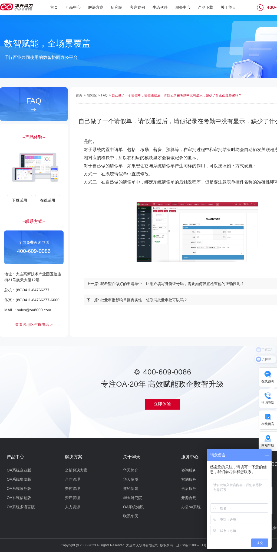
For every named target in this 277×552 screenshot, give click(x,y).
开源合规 (188, 498)
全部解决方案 (76, 470)
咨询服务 (188, 470)
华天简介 (130, 470)
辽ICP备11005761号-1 (193, 545)
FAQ (104, 95)
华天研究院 (132, 498)
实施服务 (188, 479)
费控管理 (72, 488)
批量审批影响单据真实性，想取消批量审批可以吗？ (143, 300)
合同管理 (72, 479)
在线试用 (47, 200)
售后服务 (188, 488)
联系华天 (130, 516)
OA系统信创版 (19, 498)
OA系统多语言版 (21, 507)
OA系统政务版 (19, 488)
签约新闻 (130, 488)
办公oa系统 (191, 507)
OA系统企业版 (19, 470)
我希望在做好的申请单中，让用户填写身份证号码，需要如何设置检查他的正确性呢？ (172, 284)
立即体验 (162, 404)
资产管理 (72, 498)
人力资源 (72, 507)
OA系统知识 (133, 507)
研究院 (92, 95)
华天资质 (130, 479)
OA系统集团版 (19, 479)
